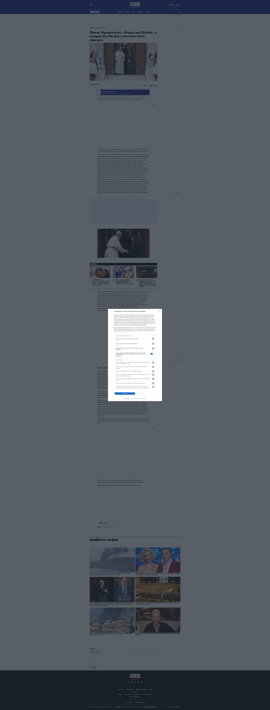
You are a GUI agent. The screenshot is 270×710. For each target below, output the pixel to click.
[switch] (152, 339)
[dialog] (135, 355)
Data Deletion (127, 398)
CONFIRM (124, 393)
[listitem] (135, 335)
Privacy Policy (143, 398)
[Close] (159, 311)
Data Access (135, 398)
